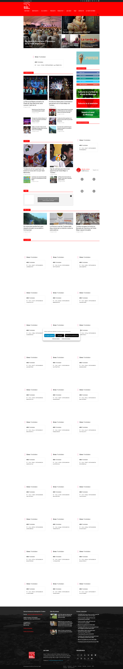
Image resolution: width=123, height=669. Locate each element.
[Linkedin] (85, 1)
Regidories (51, 99)
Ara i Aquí (65, 41)
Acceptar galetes (49, 335)
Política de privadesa (66, 338)
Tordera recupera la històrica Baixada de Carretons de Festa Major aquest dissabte (86, 228)
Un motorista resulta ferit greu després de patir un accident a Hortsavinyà (64, 128)
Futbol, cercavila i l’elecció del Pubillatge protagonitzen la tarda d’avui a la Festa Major (39, 128)
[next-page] (27, 136)
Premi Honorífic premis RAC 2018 (86, 634)
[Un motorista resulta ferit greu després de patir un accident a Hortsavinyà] (52, 129)
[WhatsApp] (97, 1)
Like (98, 72)
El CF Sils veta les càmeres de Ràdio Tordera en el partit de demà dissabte (65, 616)
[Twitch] (93, 1)
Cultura (25, 99)
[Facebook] (81, 1)
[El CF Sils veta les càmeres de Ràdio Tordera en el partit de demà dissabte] (53, 616)
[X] (95, 1)
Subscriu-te (96, 84)
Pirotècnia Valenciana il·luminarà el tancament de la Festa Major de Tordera (60, 103)
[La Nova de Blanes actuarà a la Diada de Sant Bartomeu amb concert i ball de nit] (35, 88)
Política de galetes (56, 338)
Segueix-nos (96, 75)
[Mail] (88, 655)
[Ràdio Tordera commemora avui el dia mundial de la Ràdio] (53, 632)
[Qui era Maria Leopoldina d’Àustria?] (81, 25)
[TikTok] (91, 1)
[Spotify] (87, 1)
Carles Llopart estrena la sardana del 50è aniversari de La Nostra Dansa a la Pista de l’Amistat (65, 111)
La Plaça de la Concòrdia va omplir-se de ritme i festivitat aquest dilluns (65, 178)
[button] (98, 14)
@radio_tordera (86, 169)
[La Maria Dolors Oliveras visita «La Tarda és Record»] (90, 41)
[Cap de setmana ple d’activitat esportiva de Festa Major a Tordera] (61, 155)
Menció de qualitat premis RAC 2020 (86, 624)
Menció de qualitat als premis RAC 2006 (87, 639)
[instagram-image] (82, 179)
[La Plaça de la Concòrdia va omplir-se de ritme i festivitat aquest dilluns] (53, 179)
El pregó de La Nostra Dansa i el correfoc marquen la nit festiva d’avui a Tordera (39, 120)
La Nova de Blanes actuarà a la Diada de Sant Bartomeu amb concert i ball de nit (33, 103)
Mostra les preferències (72, 335)
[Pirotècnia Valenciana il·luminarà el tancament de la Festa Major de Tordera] (61, 88)
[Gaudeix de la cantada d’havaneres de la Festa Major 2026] (42, 32)
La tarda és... (84, 43)
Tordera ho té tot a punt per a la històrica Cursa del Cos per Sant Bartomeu (64, 120)
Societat (25, 166)
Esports (51, 166)
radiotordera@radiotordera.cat (34, 614)
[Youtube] (99, 1)
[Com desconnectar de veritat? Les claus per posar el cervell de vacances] (71, 41)
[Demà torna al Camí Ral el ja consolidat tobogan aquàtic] (27, 112)
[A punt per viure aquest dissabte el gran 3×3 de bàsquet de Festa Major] (26, 179)
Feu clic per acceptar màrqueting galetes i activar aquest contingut (48, 199)
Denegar (60, 335)
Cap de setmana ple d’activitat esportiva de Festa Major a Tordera (60, 170)
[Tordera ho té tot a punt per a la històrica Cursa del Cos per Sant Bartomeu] (52, 121)
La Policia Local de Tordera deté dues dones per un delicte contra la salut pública (61, 228)
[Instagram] (83, 1)
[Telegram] (89, 1)
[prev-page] (24, 136)
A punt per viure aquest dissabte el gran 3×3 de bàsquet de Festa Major (39, 178)
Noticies (25, 223)
